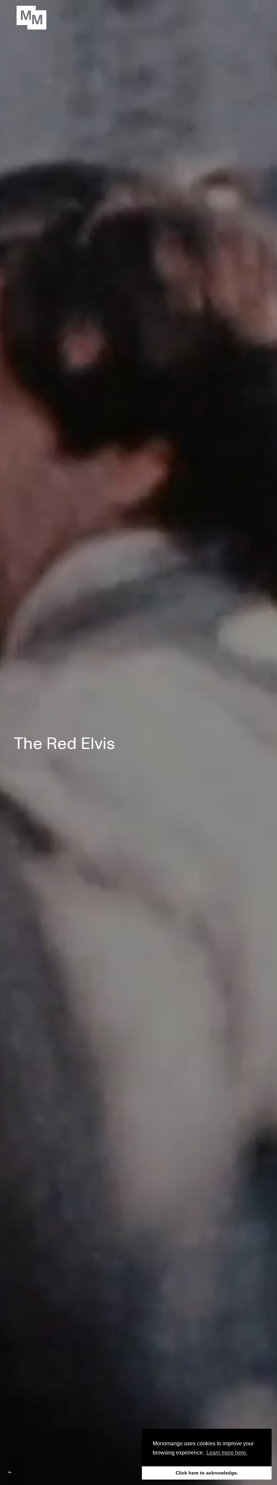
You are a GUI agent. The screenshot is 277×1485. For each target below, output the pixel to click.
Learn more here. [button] (226, 1453)
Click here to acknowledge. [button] (207, 1473)
